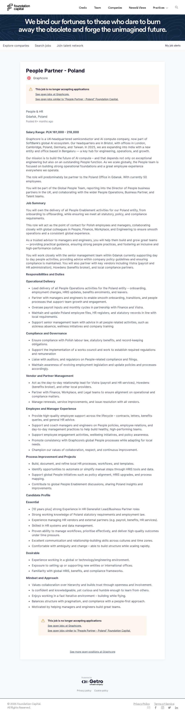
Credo (83, 7)
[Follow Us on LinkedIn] (176, 707)
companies (16, 45)
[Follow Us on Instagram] (162, 707)
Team (97, 7)
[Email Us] (148, 707)
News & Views (137, 7)
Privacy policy (84, 690)
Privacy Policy (142, 704)
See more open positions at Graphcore (92, 651)
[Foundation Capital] (18, 7)
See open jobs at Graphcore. (52, 94)
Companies (115, 7)
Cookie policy (101, 690)
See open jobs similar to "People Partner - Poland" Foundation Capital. (76, 99)
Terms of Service (164, 704)
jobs (43, 45)
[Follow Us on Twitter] (169, 707)
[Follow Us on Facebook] (155, 707)
